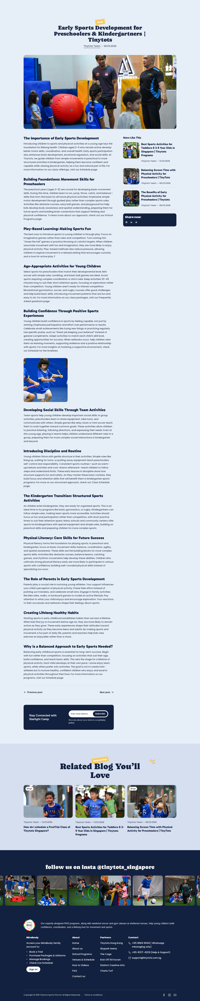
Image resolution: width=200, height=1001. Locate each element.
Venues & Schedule (83, 959)
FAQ (74, 970)
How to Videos (80, 965)
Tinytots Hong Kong (111, 943)
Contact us (78, 976)
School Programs (82, 954)
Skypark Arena (108, 948)
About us (77, 948)
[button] (126, 222)
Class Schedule (100, 482)
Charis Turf (106, 970)
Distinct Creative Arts (112, 965)
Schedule (85, 169)
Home (75, 943)
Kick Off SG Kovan (110, 959)
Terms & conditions (93, 995)
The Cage (105, 954)
